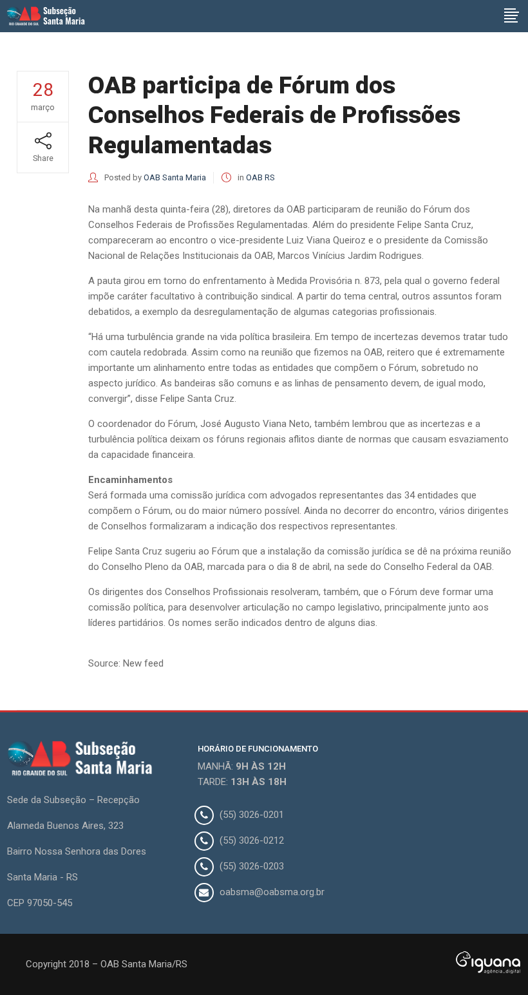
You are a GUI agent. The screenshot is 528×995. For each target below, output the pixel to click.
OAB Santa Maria (175, 177)
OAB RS (260, 177)
